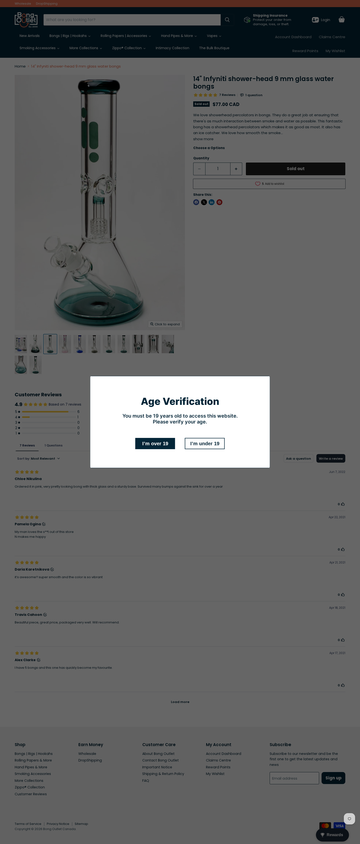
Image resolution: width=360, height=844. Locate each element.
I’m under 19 (204, 443)
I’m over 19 (155, 443)
